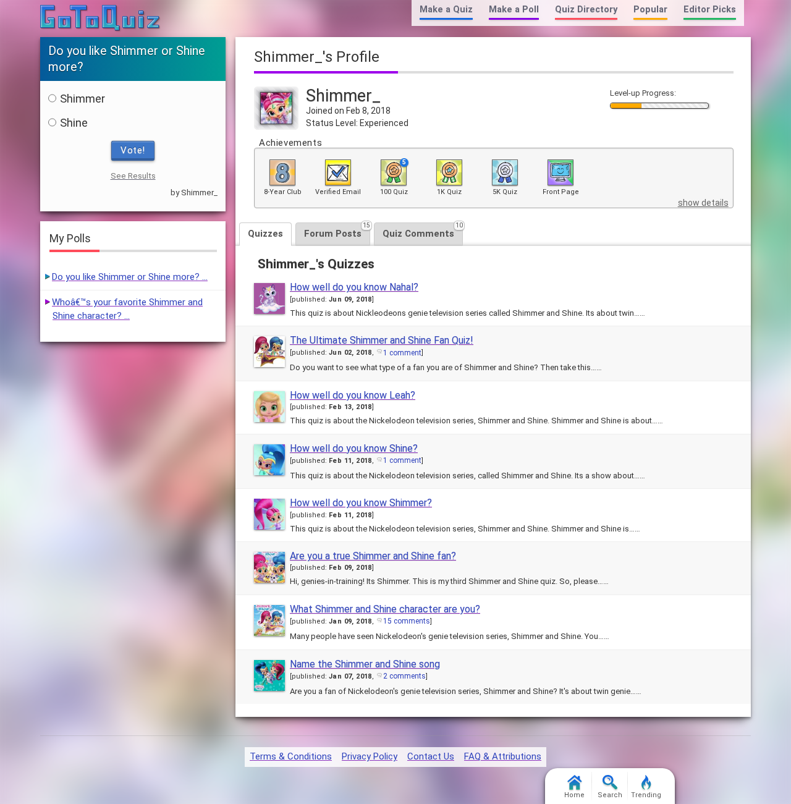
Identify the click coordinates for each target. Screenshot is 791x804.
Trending (646, 795)
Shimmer (82, 98)
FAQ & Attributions (502, 756)
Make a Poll (514, 9)
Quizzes (265, 233)
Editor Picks (709, 9)
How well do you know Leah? (352, 395)
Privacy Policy (369, 756)
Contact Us (430, 756)
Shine (74, 122)
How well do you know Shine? (354, 448)
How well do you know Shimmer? (361, 503)
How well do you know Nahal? (354, 287)
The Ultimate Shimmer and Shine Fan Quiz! (381, 340)
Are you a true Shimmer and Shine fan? (373, 556)
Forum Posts (337, 230)
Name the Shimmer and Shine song (365, 664)
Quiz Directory (586, 9)
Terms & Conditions (291, 756)
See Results (133, 175)
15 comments (406, 621)
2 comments (404, 676)
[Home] (100, 18)
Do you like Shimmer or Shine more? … (130, 276)
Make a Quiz (446, 9)
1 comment (402, 353)
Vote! (133, 150)
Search (610, 795)
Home (574, 795)
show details (703, 203)
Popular (650, 9)
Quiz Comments (423, 230)
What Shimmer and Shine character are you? (385, 609)
